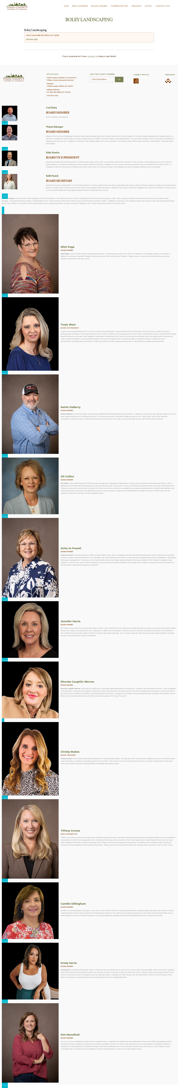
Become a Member (99, 6)
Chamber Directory (119, 6)
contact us (92, 56)
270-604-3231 (32, 39)
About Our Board (80, 6)
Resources (136, 6)
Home (66, 6)
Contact (148, 6)
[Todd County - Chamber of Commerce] (17, 6)
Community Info (163, 6)
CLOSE (5, 124)
